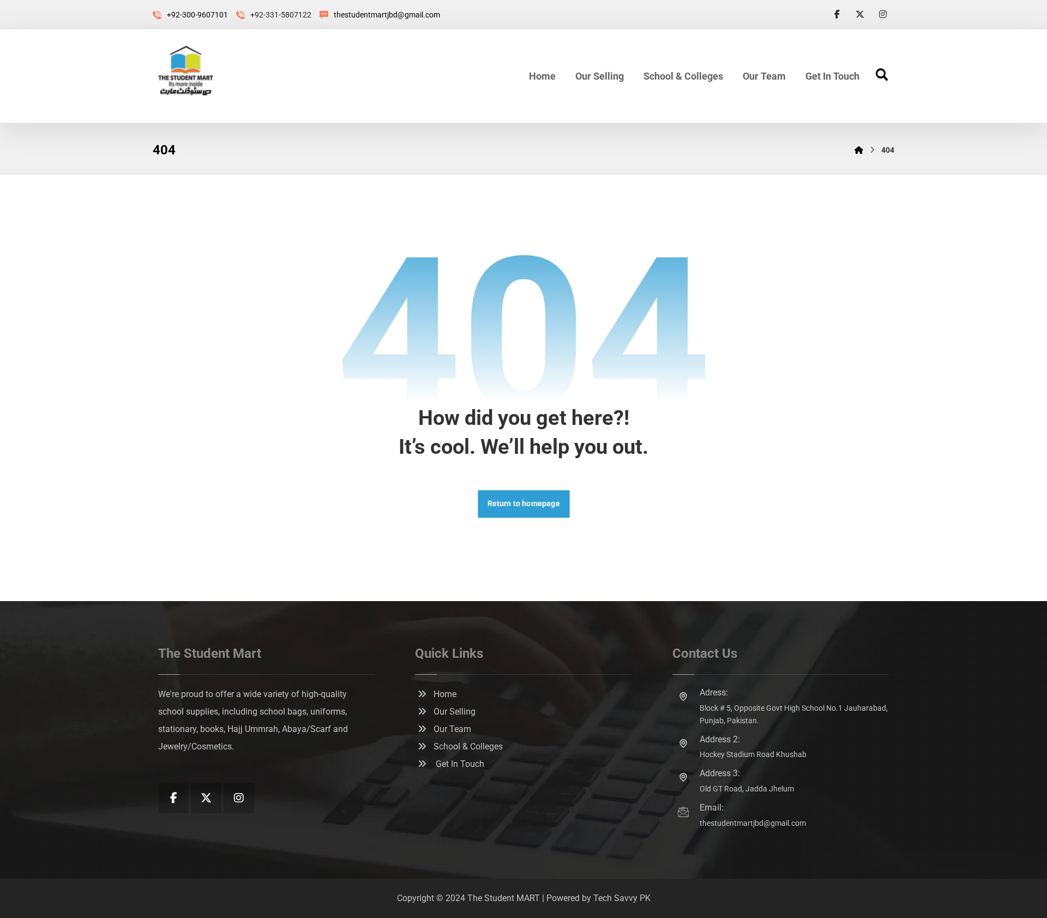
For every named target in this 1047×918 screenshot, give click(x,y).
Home (445, 694)
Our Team (452, 729)
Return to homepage (523, 503)
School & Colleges (468, 746)
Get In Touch (459, 764)
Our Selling (455, 711)
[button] (837, 14)
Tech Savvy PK (622, 898)
